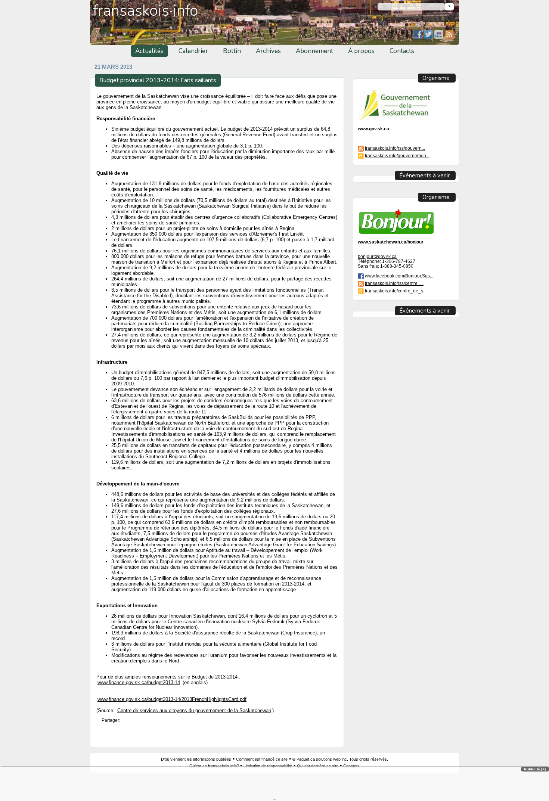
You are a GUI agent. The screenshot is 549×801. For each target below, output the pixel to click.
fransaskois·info (145, 10)
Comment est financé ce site (262, 759)
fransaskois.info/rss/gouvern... (395, 148)
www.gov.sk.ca (373, 128)
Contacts (402, 51)
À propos (361, 51)
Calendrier (193, 51)
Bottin (232, 51)
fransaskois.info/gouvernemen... (397, 155)
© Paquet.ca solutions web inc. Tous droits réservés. (340, 759)
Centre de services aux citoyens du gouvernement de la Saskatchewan (194, 710)
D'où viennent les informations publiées (196, 759)
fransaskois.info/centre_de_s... (396, 290)
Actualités (149, 51)
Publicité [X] (535, 769)
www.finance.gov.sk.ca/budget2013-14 (138, 682)
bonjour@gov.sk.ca (377, 256)
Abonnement (314, 51)
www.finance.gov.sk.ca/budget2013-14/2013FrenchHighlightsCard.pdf (171, 699)
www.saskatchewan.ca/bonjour (391, 241)
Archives (268, 51)
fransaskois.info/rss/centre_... (394, 283)
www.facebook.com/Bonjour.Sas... (399, 275)
